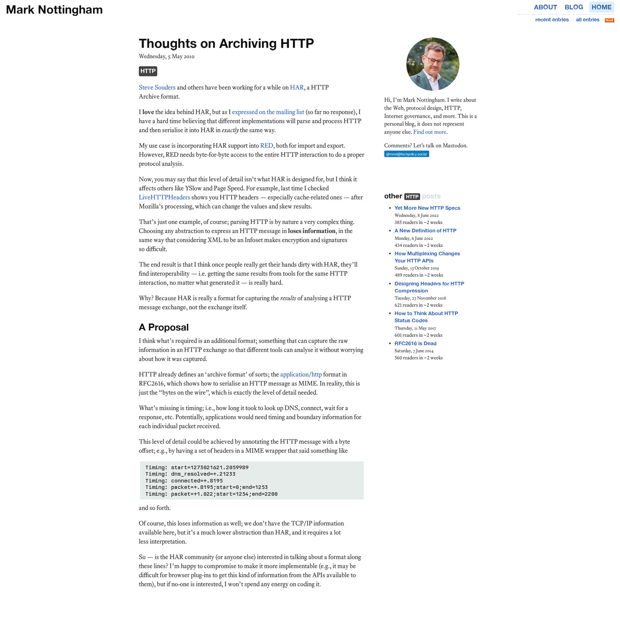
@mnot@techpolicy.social (406, 153)
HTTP (148, 71)
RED (266, 145)
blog (574, 7)
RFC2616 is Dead (416, 343)
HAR (297, 87)
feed (609, 20)
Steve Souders (157, 87)
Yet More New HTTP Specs (427, 208)
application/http (301, 374)
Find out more (429, 131)
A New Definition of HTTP (426, 231)
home (602, 7)
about (545, 7)
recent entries (552, 19)
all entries (588, 19)
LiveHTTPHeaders (164, 197)
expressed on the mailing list (268, 112)
